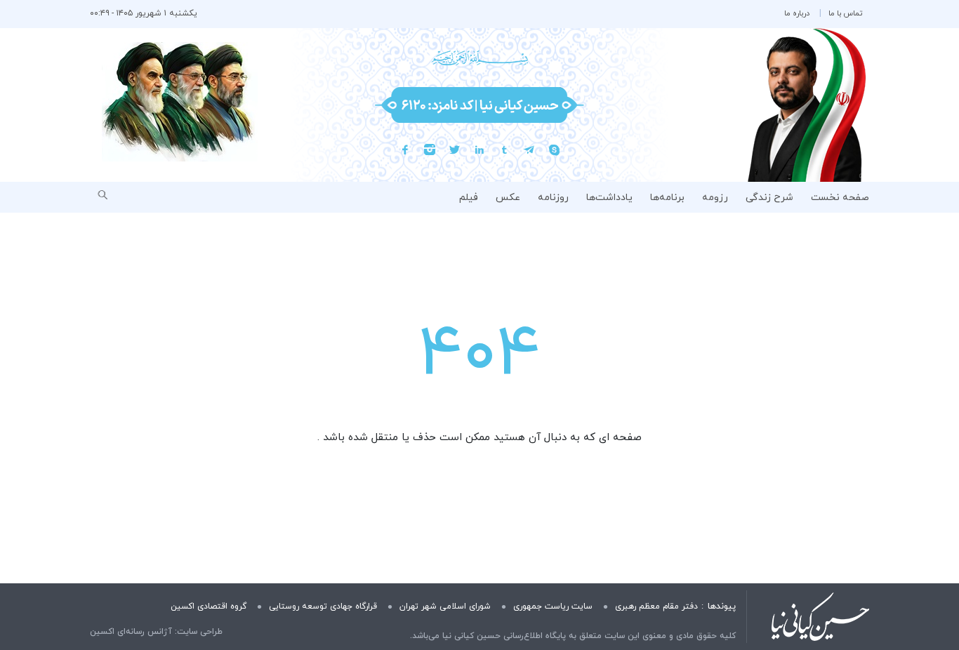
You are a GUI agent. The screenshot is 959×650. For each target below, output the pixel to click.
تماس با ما (845, 13)
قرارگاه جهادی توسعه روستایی (323, 606)
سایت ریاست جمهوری (553, 606)
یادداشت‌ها (609, 197)
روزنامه (553, 197)
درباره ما (796, 13)
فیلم (468, 197)
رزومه (715, 197)
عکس (508, 197)
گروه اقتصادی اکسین (208, 606)
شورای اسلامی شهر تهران (445, 606)
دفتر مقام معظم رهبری (656, 606)
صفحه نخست (840, 197)
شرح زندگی (769, 197)
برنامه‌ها (667, 197)
